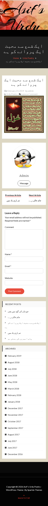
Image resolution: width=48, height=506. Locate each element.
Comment (9, 227)
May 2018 (12, 382)
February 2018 (14, 395)
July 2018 (12, 369)
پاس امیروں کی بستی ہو (20, 338)
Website (9, 278)
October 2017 (14, 421)
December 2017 (15, 408)
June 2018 (12, 375)
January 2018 (14, 401)
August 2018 (13, 362)
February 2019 (14, 356)
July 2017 (12, 441)
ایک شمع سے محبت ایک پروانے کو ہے (24, 81)
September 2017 (15, 428)
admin (31, 91)
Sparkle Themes (34, 490)
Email (8, 266)
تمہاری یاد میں (14, 333)
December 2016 (15, 454)
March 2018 (13, 388)
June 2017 (12, 447)
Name (8, 254)
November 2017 (15, 415)
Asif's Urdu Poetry (24, 25)
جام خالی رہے (14, 317)
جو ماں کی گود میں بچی (18, 311)
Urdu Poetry (11, 94)
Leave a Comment (29, 94)
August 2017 (13, 434)
